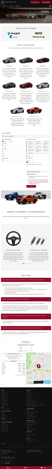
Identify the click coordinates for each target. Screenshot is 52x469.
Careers (29, 435)
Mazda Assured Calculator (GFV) (35, 404)
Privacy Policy (41, 182)
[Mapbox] (29, 383)
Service (28, 410)
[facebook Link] (2, 444)
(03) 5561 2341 (15, 357)
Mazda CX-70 (4, 401)
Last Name (4, 148)
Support (29, 427)
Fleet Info (29, 396)
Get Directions (38, 382)
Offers (28, 393)
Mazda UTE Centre (31, 406)
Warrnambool (26, 341)
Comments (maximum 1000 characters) (34, 164)
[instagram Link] (4, 444)
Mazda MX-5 (4, 419)
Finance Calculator (32, 401)
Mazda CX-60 (4, 400)
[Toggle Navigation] (50, 6)
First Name (4, 143)
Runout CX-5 (4, 398)
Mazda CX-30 (4, 393)
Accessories (30, 415)
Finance (29, 400)
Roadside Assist (31, 418)
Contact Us (30, 432)
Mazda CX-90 (4, 404)
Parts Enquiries (30, 413)
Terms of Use (30, 441)
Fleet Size (28, 155)
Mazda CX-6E (4, 396)
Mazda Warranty (31, 416)
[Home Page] (8, 2)
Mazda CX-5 (4, 395)
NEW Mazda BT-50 (5, 408)
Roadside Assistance (32, 422)
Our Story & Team (31, 434)
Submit (31, 186)
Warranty (29, 425)
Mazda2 (3, 412)
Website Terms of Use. (34, 183)
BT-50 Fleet (29, 398)
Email (3, 153)
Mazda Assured (31, 403)
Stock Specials (30, 395)
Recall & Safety (30, 428)
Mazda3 (3, 414)
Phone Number (5, 158)
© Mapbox (48, 383)
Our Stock (35, 2)
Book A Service (46, 2)
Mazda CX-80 (4, 403)
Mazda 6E (3, 415)
